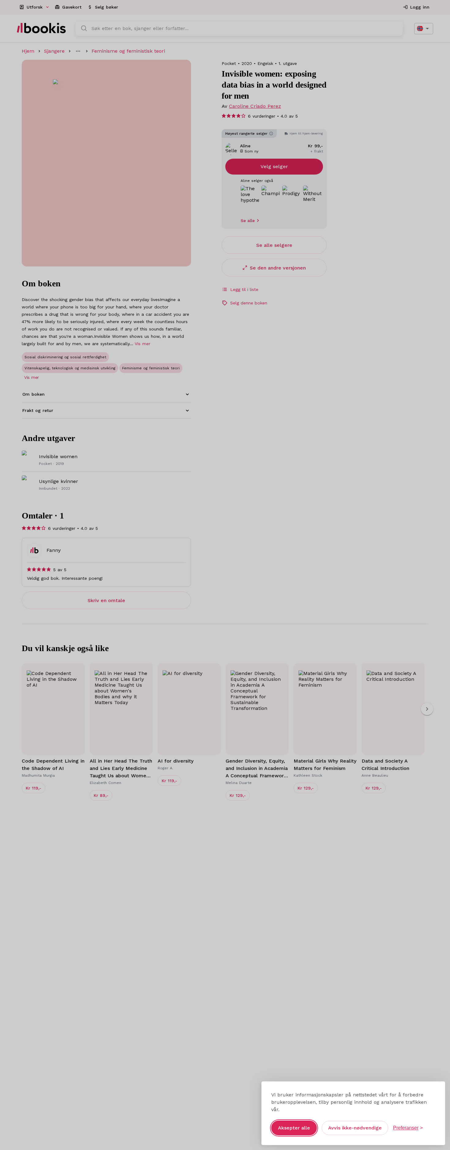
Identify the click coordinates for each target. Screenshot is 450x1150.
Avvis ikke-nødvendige (355, 1128)
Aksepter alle (294, 1128)
